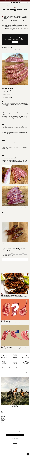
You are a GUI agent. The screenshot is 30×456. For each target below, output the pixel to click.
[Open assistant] (28, 454)
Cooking (6, 255)
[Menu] (1, 2)
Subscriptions (3, 418)
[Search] (2, 2)
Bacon (8, 5)
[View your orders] (28, 2)
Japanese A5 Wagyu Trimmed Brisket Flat (11, 90)
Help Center (2, 417)
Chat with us (15, 451)
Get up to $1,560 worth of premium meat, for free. (21, 0)
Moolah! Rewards (3, 419)
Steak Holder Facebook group (20, 248)
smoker (6, 142)
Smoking (12, 255)
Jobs (1, 426)
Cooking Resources (10, 249)
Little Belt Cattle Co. (15, 406)
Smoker (9, 255)
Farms (2, 414)
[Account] (27, 2)
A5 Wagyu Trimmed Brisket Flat (9, 47)
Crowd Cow (2, 5)
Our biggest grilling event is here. (5, 0)
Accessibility (2, 420)
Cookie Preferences (15, 443)
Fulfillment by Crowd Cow (4, 427)
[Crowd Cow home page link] (15, 2)
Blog (1, 411)
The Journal (5, 5)
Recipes (3, 255)
